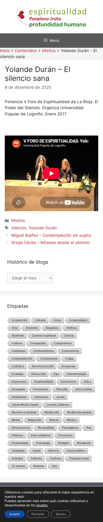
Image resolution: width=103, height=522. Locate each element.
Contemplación (22, 358)
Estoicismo (68, 381)
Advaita (40, 320)
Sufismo (36, 458)
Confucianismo (43, 351)
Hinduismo (19, 397)
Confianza (18, 351)
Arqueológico (78, 320)
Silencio (18, 227)
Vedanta (38, 466)
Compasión (38, 343)
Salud (36, 450)
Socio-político (76, 450)
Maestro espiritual (24, 412)
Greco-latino (83, 389)
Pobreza (17, 435)
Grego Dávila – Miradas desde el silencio (50, 242)
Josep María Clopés (25, 404)
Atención (32, 328)
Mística (18, 220)
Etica (87, 381)
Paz (89, 427)
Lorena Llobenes (58, 404)
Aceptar (14, 514)
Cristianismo (49, 358)
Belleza (72, 328)
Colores (17, 343)
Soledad (17, 458)
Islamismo (41, 397)
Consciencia (70, 351)
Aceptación (19, 320)
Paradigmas (70, 427)
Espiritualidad (43, 381)
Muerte (54, 420)
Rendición (84, 443)
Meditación (51, 412)
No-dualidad (46, 427)
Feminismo (40, 389)
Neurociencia (21, 427)
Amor (57, 320)
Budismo (18, 335)
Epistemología (76, 374)
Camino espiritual (44, 335)
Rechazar (37, 514)
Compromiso (63, 343)
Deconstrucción (43, 366)
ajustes (41, 505)
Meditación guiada (79, 412)
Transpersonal (79, 458)
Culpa (70, 358)
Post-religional (41, 435)
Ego (56, 374)
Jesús (60, 397)
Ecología (17, 374)
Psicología (43, 443)
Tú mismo (18, 466)
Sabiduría (18, 450)
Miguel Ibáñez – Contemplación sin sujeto (51, 235)
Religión (63, 443)
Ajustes (61, 514)
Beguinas (52, 328)
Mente (16, 420)
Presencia (65, 435)
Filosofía (62, 389)
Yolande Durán (43, 227)
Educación (38, 374)
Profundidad (20, 443)
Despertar (68, 366)
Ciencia (69, 335)
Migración (34, 420)
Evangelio (18, 389)
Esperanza (19, 381)
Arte (15, 328)
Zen (54, 466)
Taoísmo (55, 458)
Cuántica (18, 366)
